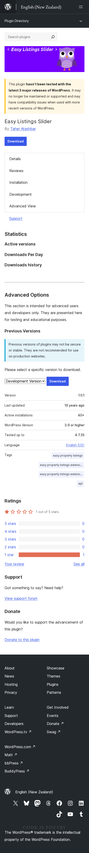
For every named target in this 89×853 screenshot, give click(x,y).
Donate (55, 723)
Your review (14, 564)
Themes (53, 676)
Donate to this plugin (22, 639)
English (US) (75, 445)
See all (78, 564)
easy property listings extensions (62, 474)
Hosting (11, 684)
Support (15, 218)
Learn (9, 707)
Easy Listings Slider (28, 121)
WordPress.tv (18, 732)
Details (15, 158)
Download (16, 141)
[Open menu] (81, 7)
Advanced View (22, 206)
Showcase (55, 668)
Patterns (54, 692)
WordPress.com (20, 746)
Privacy (11, 692)
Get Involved (58, 707)
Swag (54, 732)
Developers (14, 723)
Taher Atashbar (23, 128)
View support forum (21, 598)
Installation (18, 182)
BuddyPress (17, 771)
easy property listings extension (62, 465)
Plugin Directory (17, 21)
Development (20, 194)
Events (52, 715)
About (10, 668)
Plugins (52, 684)
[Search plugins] (53, 37)
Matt (11, 755)
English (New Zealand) (34, 792)
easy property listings (68, 455)
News (9, 676)
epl (80, 483)
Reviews (16, 170)
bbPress (14, 763)
